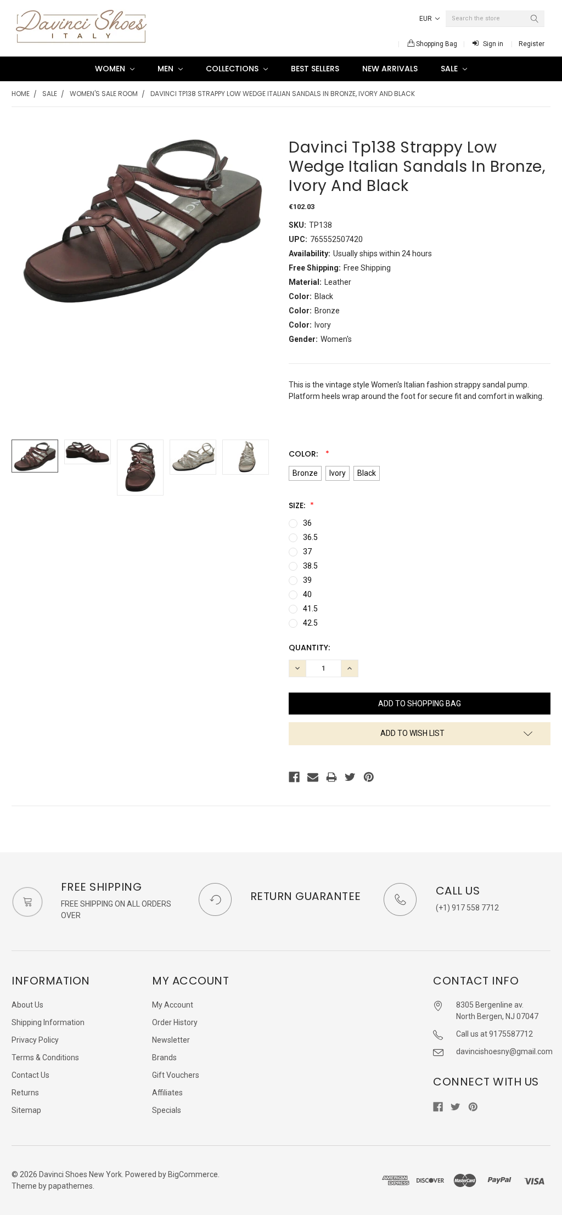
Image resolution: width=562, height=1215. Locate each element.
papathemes (70, 1186)
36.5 (310, 537)
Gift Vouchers (175, 1075)
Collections (233, 68)
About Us (27, 1004)
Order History (175, 1022)
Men (167, 68)
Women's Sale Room (104, 93)
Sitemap (26, 1110)
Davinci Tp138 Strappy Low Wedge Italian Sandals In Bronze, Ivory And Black (282, 93)
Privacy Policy (35, 1040)
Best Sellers (315, 68)
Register (531, 44)
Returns (25, 1092)
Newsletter (171, 1040)
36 (307, 523)
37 (307, 551)
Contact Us (30, 1075)
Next (262, 468)
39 (307, 580)
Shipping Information (48, 1022)
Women (111, 68)
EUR (426, 18)
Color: (304, 453)
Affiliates (167, 1092)
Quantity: (309, 647)
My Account (172, 1004)
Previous (22, 468)
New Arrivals (390, 68)
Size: (298, 505)
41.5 (310, 608)
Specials (166, 1110)
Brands (164, 1057)
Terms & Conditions (45, 1057)
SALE (450, 68)
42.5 (310, 622)
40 (307, 594)
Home (21, 93)
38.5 (310, 565)
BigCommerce (193, 1174)
